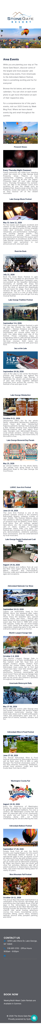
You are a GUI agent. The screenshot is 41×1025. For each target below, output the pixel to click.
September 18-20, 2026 (13, 371)
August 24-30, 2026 (11, 804)
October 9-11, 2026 (11, 418)
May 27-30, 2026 (10, 706)
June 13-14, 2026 (10, 510)
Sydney (29, 1019)
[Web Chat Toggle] (34, 1018)
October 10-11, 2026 (12, 897)
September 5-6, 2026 (12, 323)
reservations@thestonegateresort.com (20, 959)
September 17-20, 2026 (13, 849)
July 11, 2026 (8, 274)
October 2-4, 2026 (11, 656)
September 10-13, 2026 (13, 609)
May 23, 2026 (8, 463)
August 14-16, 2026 (11, 564)
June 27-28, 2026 (10, 755)
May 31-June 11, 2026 (12, 222)
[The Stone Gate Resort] (20, 12)
